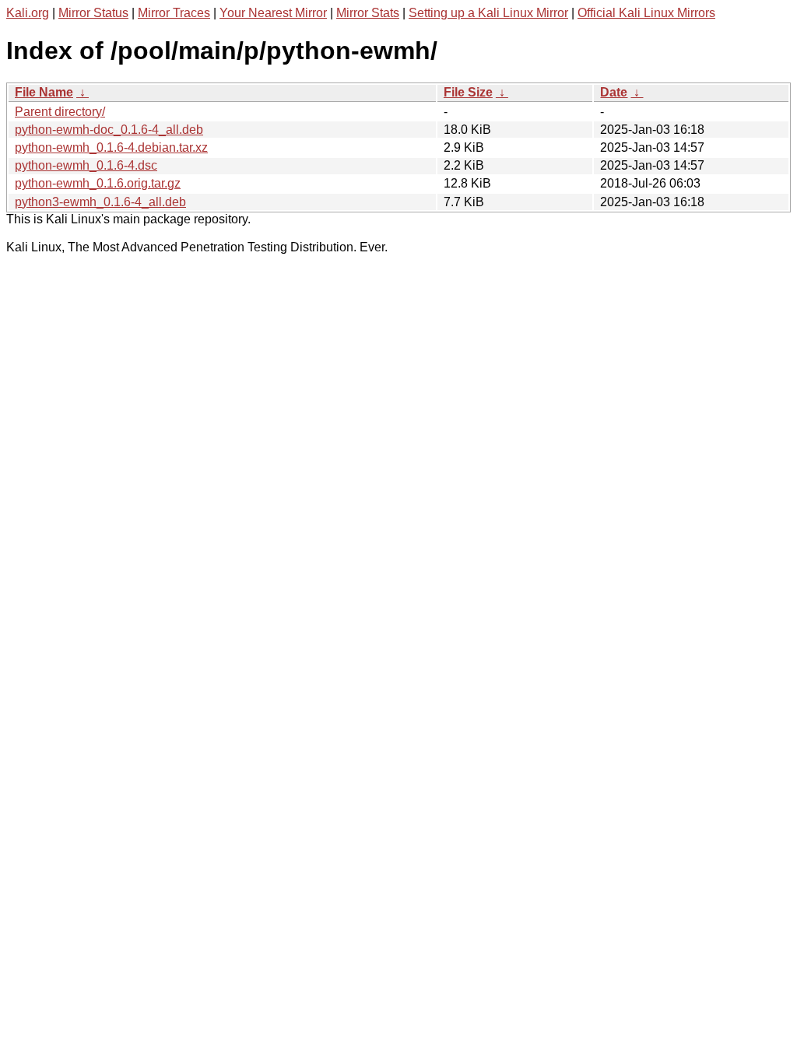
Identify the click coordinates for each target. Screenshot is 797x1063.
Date (613, 92)
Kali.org (27, 12)
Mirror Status (93, 12)
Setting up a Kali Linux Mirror (488, 12)
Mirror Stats (367, 12)
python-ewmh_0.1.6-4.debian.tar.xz (111, 147)
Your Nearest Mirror (273, 12)
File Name (44, 92)
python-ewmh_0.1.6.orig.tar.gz (98, 183)
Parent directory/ (60, 111)
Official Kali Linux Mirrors (646, 12)
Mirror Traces (174, 12)
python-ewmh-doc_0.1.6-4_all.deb (109, 129)
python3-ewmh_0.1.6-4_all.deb (100, 202)
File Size (468, 92)
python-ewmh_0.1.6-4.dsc (86, 165)
